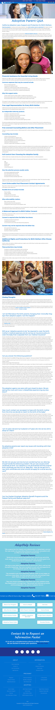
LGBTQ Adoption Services (27, 695)
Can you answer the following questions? (17, 356)
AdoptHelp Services (11, 681)
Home (39, 664)
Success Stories (45, 622)
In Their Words (44, 677)
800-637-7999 (27, 1)
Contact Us (15, 666)
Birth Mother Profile (10, 615)
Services (44, 604)
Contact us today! (23, 309)
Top (28, 701)
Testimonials (39, 668)
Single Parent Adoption (45, 615)
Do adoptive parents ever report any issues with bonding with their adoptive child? (26, 447)
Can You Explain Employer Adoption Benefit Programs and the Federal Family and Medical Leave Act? (25, 497)
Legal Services (15, 670)
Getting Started (44, 679)
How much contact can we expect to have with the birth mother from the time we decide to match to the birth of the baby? (25, 411)
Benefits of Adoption (27, 679)
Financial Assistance (27, 677)
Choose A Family (11, 679)
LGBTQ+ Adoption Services (27, 616)
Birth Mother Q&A (27, 681)
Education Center (39, 670)
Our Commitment (15, 668)
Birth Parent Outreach (28, 610)
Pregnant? (11, 677)
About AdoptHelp (15, 664)
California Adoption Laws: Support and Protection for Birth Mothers (27, 25)
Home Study (45, 610)
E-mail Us (52, 596)
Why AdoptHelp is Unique (11, 695)
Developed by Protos (29, 705)
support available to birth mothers (23, 307)
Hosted (24, 705)
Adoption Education (40, 666)
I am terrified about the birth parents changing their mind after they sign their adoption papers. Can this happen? (27, 315)
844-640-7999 (40, 1)
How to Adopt (27, 604)
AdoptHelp (7, 3)
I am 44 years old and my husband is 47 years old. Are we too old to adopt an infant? (26, 430)
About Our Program (10, 604)
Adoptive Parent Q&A (10, 622)
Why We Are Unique (10, 610)
